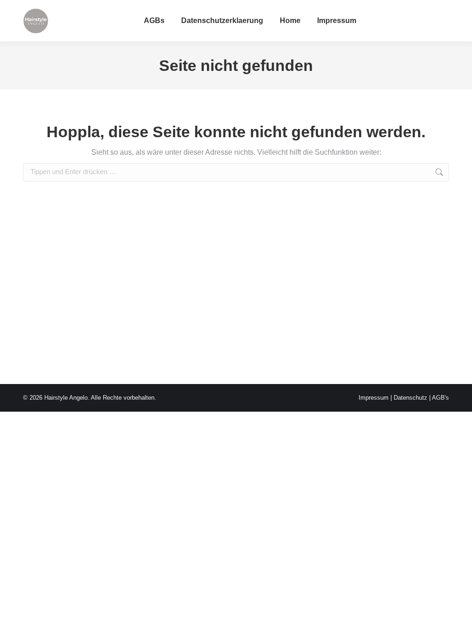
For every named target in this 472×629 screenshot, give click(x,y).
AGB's (440, 397)
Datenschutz (410, 397)
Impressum (374, 397)
